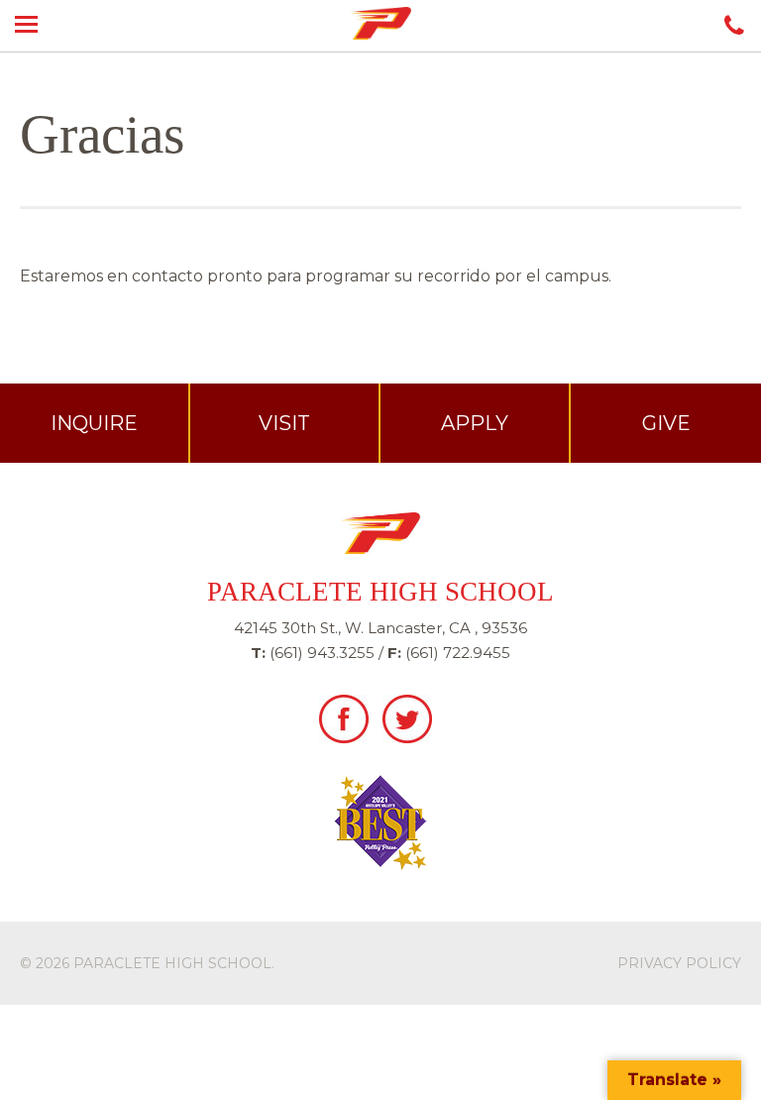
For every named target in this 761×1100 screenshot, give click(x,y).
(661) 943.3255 (322, 652)
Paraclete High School (172, 963)
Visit (284, 423)
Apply (474, 423)
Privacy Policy (679, 963)
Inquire (94, 423)
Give (666, 423)
